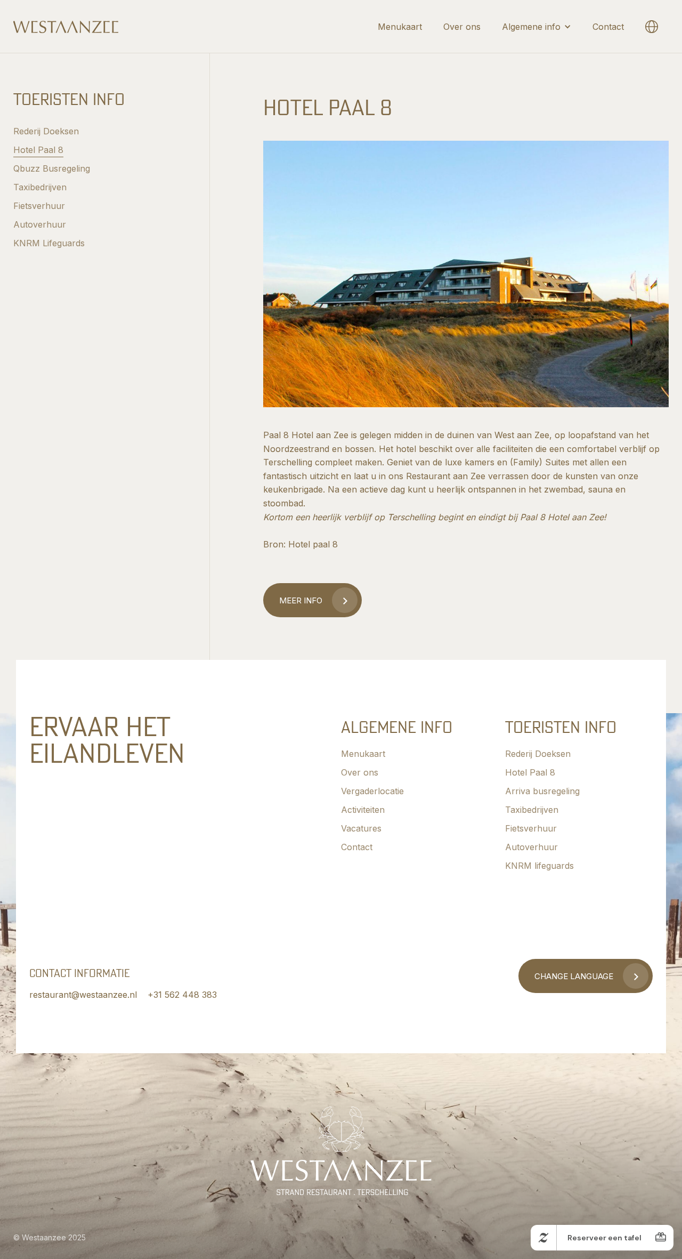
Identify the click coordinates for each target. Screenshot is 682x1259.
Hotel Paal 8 (38, 149)
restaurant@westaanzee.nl (83, 994)
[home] (65, 26)
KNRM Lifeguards (49, 243)
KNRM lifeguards (539, 865)
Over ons (462, 26)
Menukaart (400, 26)
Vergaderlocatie (372, 791)
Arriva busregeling (542, 791)
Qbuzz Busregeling (51, 168)
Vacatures (361, 828)
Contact (608, 26)
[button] (536, 27)
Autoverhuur (39, 224)
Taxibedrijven (40, 187)
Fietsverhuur (39, 205)
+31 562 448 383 (182, 994)
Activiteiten (363, 809)
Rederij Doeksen (46, 131)
